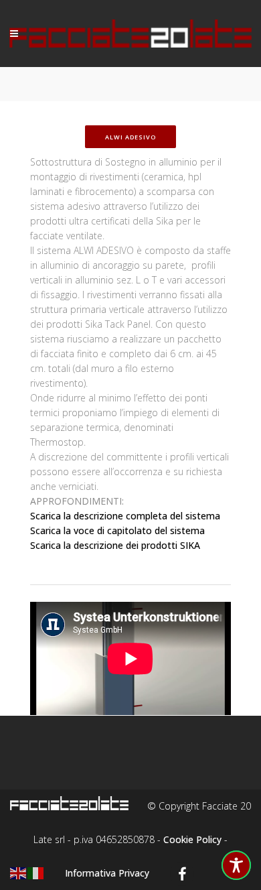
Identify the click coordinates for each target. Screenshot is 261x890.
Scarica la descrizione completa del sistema (125, 515)
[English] (18, 872)
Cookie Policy (192, 839)
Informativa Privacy (107, 873)
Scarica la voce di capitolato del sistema (117, 530)
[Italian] (36, 872)
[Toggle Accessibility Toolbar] (236, 865)
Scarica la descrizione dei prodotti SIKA (115, 545)
